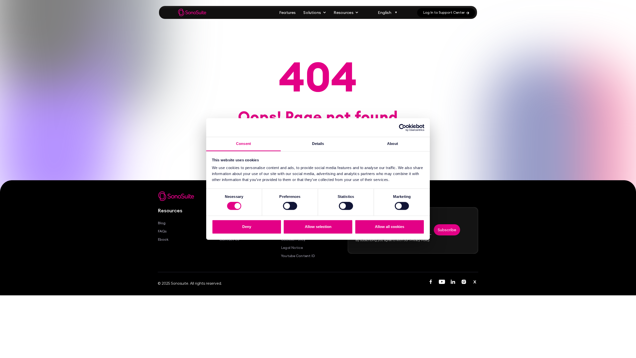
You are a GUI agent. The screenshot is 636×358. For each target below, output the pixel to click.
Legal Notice (292, 248)
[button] (314, 12)
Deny (246, 226)
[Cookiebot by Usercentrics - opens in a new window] (402, 127)
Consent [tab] (243, 143)
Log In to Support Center (446, 12)
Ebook (163, 239)
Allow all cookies (389, 226)
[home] (192, 12)
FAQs (162, 231)
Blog (162, 223)
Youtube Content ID (298, 256)
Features (287, 12)
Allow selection (318, 226)
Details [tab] (318, 143)
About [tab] (392, 143)
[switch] (290, 206)
